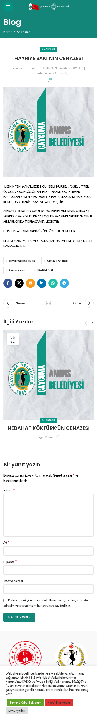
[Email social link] (30, 283)
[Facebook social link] (7, 283)
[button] (85, 323)
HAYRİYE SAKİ (45, 270)
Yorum (9, 490)
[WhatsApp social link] (53, 283)
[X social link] (19, 283)
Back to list (48, 303)
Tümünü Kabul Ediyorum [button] (25, 702)
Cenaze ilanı (17, 270)
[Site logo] (48, 6)
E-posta (10, 561)
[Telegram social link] (64, 283)
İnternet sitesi (13, 581)
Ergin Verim (45, 437)
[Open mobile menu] (8, 6)
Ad (6, 542)
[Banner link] (25, 662)
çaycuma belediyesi (22, 260)
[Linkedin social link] (41, 283)
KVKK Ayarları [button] (16, 711)
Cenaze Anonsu (57, 260)
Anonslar (48, 49)
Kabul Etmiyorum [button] (59, 702)
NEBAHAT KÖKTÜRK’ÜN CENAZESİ (48, 428)
